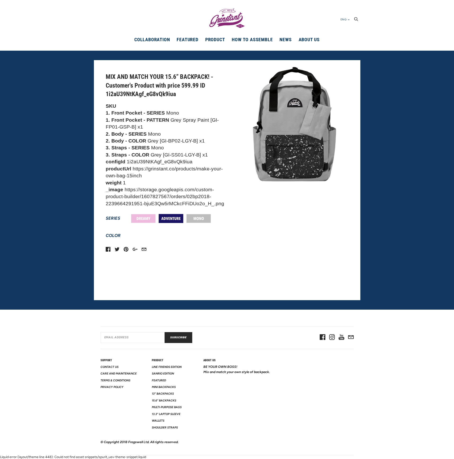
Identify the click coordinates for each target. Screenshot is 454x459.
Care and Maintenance (118, 373)
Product (215, 39)
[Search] (356, 20)
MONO (198, 218)
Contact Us (109, 367)
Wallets (158, 420)
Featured (187, 39)
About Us (309, 39)
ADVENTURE (171, 218)
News (285, 39)
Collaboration (152, 39)
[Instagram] (332, 337)
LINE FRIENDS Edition (167, 367)
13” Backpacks (163, 393)
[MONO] (198, 218)
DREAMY (143, 218)
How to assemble (252, 39)
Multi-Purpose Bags (167, 407)
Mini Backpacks (164, 387)
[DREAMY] (143, 218)
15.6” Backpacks (164, 400)
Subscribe (178, 337)
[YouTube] (341, 337)
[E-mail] (351, 337)
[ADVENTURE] (171, 218)
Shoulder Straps (165, 427)
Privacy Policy (111, 387)
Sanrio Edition (163, 373)
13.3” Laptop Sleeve (166, 414)
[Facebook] (322, 337)
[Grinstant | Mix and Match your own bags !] (227, 18)
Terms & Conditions (115, 380)
